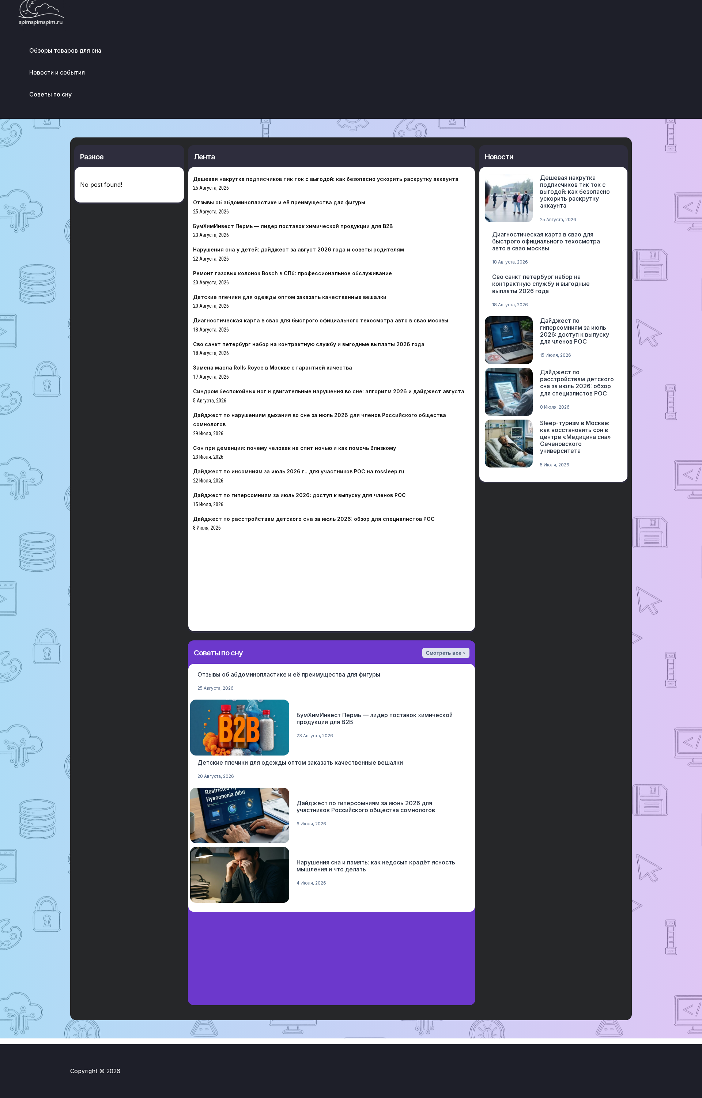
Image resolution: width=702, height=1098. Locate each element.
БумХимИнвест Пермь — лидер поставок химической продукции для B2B (293, 226)
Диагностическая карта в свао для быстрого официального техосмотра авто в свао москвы (320, 320)
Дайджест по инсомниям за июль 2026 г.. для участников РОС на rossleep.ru (298, 471)
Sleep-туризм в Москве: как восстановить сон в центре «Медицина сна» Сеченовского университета (575, 437)
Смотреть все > (445, 653)
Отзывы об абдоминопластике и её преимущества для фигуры (279, 202)
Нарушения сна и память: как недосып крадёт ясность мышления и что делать (376, 866)
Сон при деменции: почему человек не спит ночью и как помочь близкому (294, 448)
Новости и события (57, 72)
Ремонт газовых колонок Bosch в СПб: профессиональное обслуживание (292, 273)
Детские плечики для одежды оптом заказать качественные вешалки (289, 297)
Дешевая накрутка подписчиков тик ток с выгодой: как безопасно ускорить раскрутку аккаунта (325, 179)
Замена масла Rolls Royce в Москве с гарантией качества (272, 367)
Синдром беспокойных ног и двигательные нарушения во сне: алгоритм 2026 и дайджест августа (328, 391)
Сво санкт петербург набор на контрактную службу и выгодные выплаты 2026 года (308, 344)
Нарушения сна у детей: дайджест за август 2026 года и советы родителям (298, 249)
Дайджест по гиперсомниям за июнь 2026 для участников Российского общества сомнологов (366, 806)
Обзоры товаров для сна (65, 50)
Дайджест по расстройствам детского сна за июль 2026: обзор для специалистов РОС (314, 519)
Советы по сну (50, 94)
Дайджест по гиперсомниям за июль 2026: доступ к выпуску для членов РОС (299, 495)
